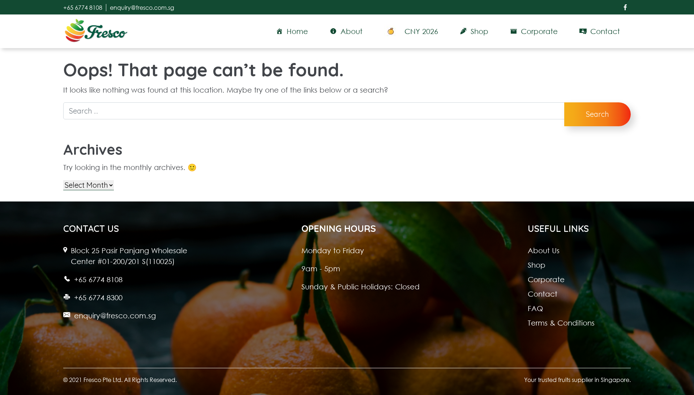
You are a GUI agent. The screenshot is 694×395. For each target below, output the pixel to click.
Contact (542, 293)
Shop (536, 264)
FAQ (535, 308)
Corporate (546, 279)
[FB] (625, 7)
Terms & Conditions (561, 322)
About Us (544, 250)
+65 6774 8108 (82, 7)
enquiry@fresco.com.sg (142, 7)
